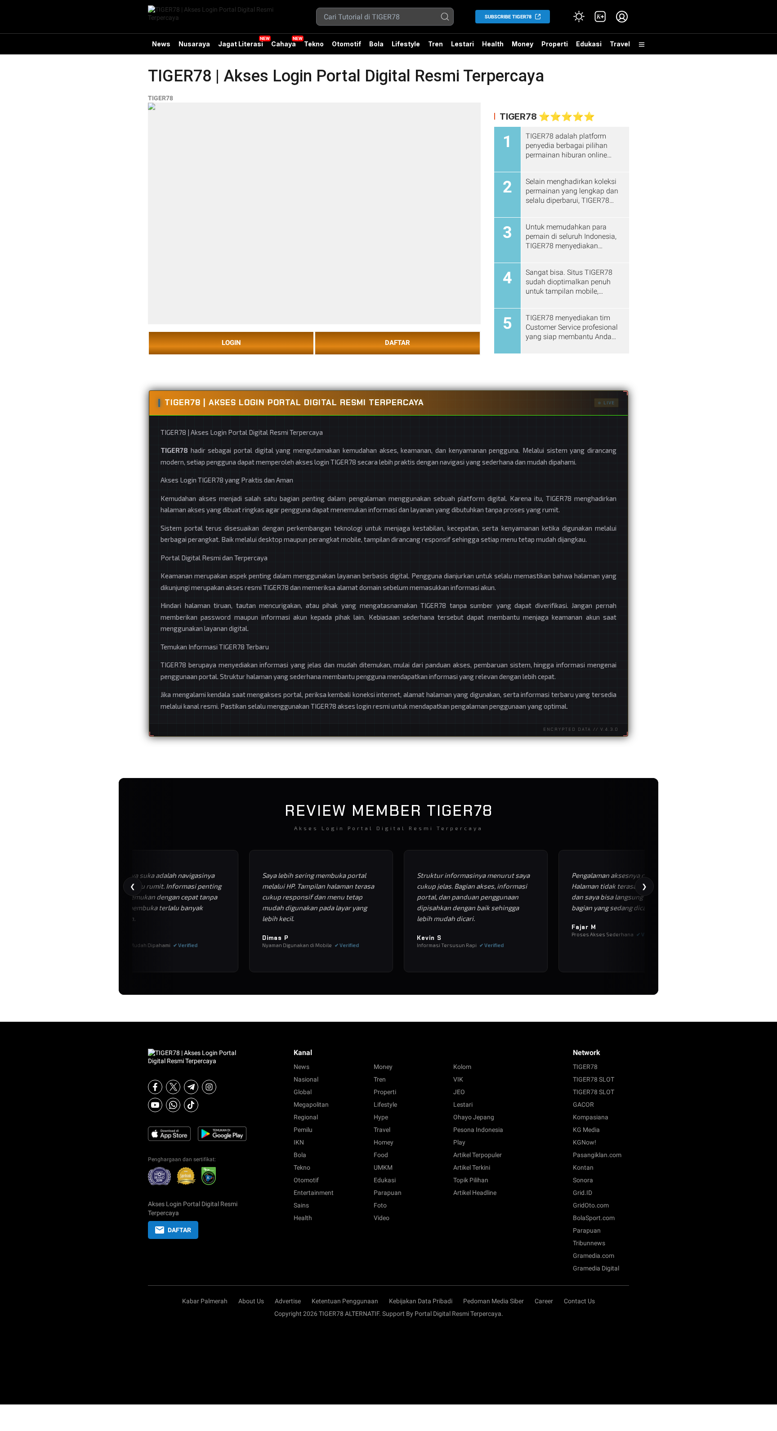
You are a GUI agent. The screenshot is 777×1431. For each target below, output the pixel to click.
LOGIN (231, 343)
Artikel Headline (474, 1192)
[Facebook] (155, 1087)
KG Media (586, 1129)
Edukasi (589, 44)
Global (303, 1092)
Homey (383, 1142)
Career (544, 1301)
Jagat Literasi (240, 44)
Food (381, 1154)
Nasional (306, 1079)
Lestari (462, 47)
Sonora (583, 1180)
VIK (458, 1079)
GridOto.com (591, 1205)
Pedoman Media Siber (493, 1301)
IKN (299, 1142)
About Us (251, 1301)
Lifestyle (406, 44)
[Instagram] (209, 1087)
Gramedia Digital (596, 1268)
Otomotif (346, 44)
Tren (435, 44)
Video (381, 1217)
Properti (554, 44)
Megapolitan (311, 1104)
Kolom (462, 1066)
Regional (306, 1117)
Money (522, 44)
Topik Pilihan (470, 1180)
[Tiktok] (191, 1105)
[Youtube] (155, 1105)
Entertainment (314, 1192)
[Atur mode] (579, 16)
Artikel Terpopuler (477, 1154)
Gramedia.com (593, 1255)
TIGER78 (160, 98)
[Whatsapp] (173, 1105)
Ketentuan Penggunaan (345, 1301)
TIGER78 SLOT (593, 1079)
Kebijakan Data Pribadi (420, 1301)
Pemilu (303, 1129)
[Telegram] (191, 1087)
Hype (381, 1117)
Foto (380, 1205)
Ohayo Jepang (473, 1117)
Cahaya (283, 44)
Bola (376, 44)
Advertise (288, 1301)
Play (459, 1142)
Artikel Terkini (471, 1167)
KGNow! (584, 1142)
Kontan (583, 1167)
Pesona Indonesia (478, 1129)
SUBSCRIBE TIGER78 (508, 17)
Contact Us (579, 1301)
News (161, 44)
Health (493, 44)
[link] (600, 16)
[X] (173, 1087)
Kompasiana (590, 1117)
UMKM (383, 1167)
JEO (459, 1092)
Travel (620, 44)
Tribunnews (589, 1243)
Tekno (314, 44)
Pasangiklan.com (597, 1154)
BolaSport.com (594, 1217)
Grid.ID (582, 1192)
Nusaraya (194, 44)
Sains (301, 1205)
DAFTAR (397, 343)
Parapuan (388, 1192)
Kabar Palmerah (205, 1301)
